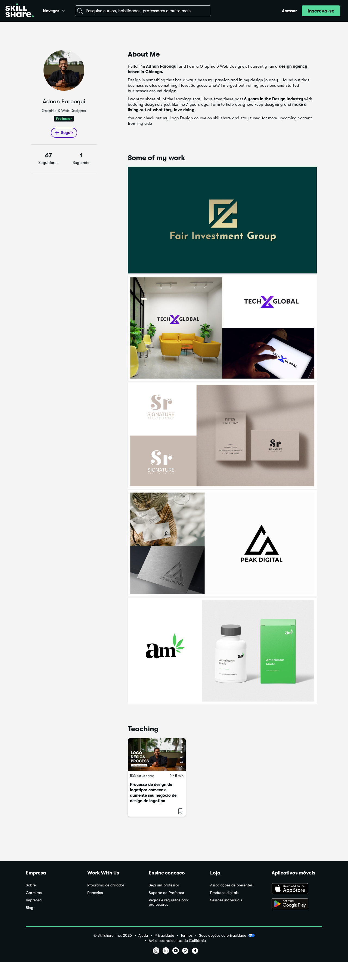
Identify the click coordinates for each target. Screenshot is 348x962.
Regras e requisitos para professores (169, 902)
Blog (29, 908)
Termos (186, 935)
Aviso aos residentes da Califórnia (177, 941)
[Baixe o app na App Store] (297, 889)
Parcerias (95, 893)
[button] (63, 10)
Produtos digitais (224, 893)
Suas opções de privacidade (222, 935)
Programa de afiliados (106, 885)
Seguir (67, 132)
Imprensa (34, 900)
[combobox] (143, 10)
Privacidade (164, 935)
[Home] (19, 11)
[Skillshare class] (157, 754)
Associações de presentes (231, 885)
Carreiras (34, 893)
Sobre (31, 885)
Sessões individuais (226, 900)
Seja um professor (164, 885)
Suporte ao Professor (166, 893)
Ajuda (143, 935)
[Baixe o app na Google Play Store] (297, 904)
